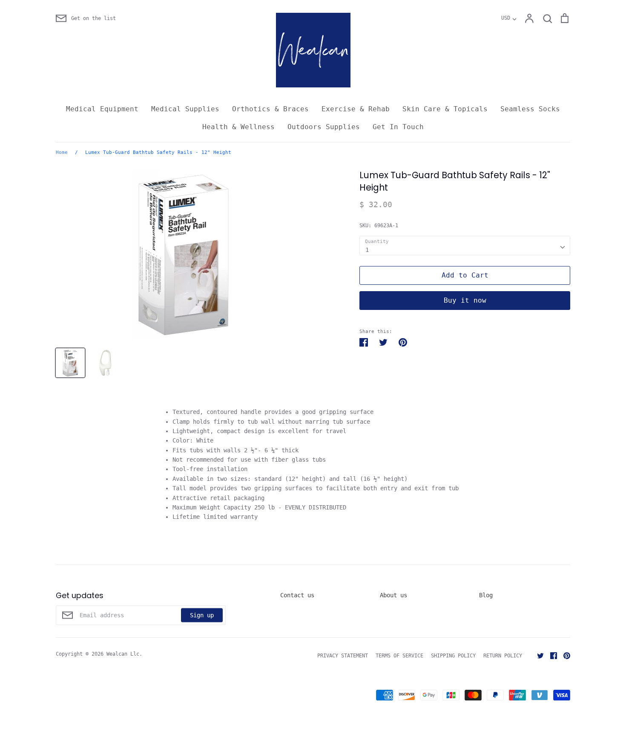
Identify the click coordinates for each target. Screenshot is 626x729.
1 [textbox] (367, 249)
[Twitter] (537, 655)
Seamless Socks (530, 109)
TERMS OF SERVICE (399, 656)
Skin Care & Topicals (445, 109)
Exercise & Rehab (356, 109)
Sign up (202, 614)
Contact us (297, 595)
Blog (486, 595)
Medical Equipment (102, 109)
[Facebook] (550, 655)
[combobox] (464, 245)
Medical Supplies (185, 109)
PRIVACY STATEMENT (342, 656)
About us (393, 595)
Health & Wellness (238, 127)
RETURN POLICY (502, 656)
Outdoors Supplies (323, 127)
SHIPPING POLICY (453, 656)
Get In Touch (398, 127)
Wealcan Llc (122, 654)
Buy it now (465, 300)
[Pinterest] (563, 655)
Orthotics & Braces (270, 109)
